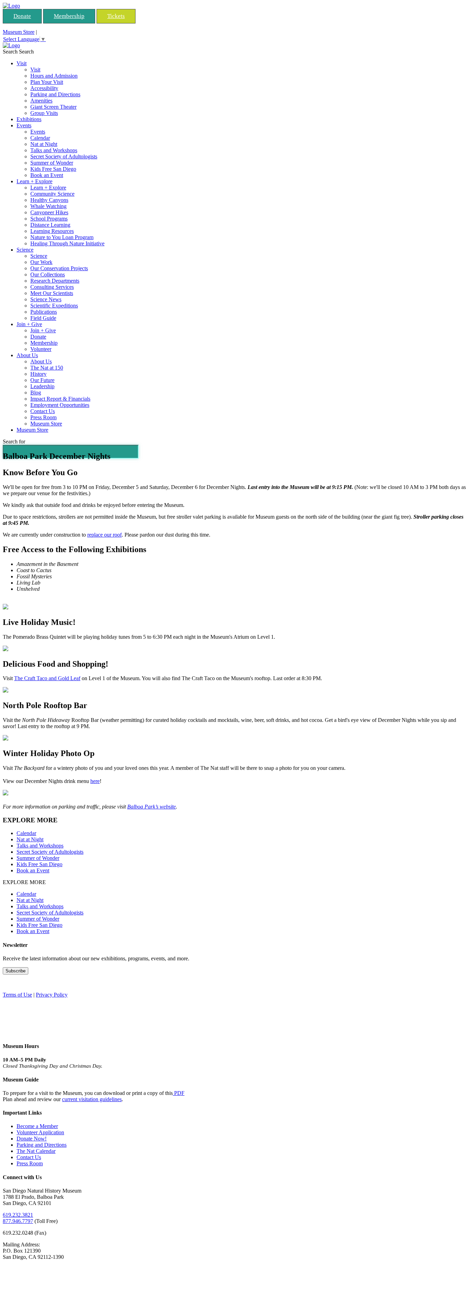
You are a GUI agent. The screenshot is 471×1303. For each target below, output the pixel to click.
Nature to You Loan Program (61, 237)
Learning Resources (52, 231)
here (95, 781)
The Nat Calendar (36, 1151)
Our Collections (47, 274)
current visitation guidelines (92, 1099)
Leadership (42, 386)
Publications (43, 312)
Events (24, 125)
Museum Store (18, 32)
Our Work (41, 262)
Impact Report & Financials (60, 399)
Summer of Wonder (51, 163)
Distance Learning (50, 225)
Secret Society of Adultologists (63, 156)
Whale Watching (48, 206)
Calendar (40, 138)
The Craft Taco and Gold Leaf (47, 678)
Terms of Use (17, 995)
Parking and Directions (55, 94)
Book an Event (46, 175)
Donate (22, 16)
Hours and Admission (54, 76)
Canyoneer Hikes (49, 212)
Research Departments (54, 281)
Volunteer (40, 349)
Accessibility (44, 88)
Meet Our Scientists (51, 293)
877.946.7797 (18, 1221)
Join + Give (29, 324)
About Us (27, 355)
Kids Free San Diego (53, 169)
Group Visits (44, 113)
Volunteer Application (40, 1132)
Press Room (43, 417)
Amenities (41, 101)
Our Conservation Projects (59, 268)
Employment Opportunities (59, 405)
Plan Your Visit (46, 82)
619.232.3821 (18, 1215)
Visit (22, 63)
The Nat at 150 (46, 368)
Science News (45, 299)
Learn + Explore (34, 181)
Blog (35, 392)
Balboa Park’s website (151, 807)
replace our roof (104, 535)
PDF (178, 1093)
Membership (69, 16)
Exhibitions (29, 119)
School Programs (49, 219)
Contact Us (42, 411)
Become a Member (37, 1126)
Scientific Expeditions (54, 305)
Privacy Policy (52, 995)
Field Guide (43, 318)
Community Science (52, 194)
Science (25, 250)
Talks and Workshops (53, 150)
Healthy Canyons (49, 200)
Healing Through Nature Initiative (67, 243)
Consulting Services (52, 287)
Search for (14, 441)
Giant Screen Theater (53, 107)
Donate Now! (32, 1139)
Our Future (42, 380)
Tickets (116, 16)
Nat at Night (43, 144)
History (38, 374)
